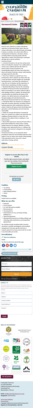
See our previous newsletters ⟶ (10, 279)
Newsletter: (6, 258)
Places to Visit (9, 21)
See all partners (7, 376)
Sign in (17, 179)
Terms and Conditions (7, 399)
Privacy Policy (4, 401)
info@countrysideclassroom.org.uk (14, 394)
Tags (3, 249)
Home (2, 21)
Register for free (16, 166)
